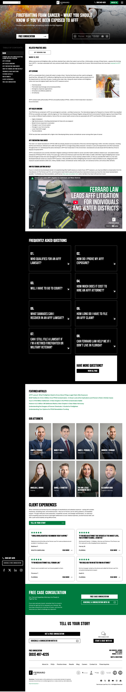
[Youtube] (113, 680)
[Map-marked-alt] (120, 680)
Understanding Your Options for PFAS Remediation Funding (49, 409)
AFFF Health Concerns (9, 63)
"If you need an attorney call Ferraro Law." (45, 563)
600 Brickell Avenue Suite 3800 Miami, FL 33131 (115, 652)
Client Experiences (8, 79)
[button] (99, 602)
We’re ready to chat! (103, 636)
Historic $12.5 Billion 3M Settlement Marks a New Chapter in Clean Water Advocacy (56, 403)
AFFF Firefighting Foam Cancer (11, 66)
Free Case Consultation (9, 82)
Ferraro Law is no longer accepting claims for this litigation (13, 57)
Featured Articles (8, 74)
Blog (4, 53)
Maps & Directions (116, 657)
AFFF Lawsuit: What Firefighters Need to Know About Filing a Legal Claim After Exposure (58, 395)
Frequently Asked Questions (11, 71)
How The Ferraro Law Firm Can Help (13, 69)
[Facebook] (101, 680)
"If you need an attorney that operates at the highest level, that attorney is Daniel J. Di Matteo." (99, 537)
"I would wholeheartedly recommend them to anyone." (49, 536)
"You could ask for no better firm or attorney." (95, 563)
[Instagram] (116, 680)
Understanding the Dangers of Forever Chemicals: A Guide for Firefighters (53, 406)
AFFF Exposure (7, 61)
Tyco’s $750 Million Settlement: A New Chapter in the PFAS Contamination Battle (55, 401)
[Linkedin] (109, 680)
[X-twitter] (105, 680)
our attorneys (7, 77)
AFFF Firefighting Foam (40, 52)
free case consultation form (70, 174)
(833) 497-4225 (101, 2)
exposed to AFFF (115, 63)
